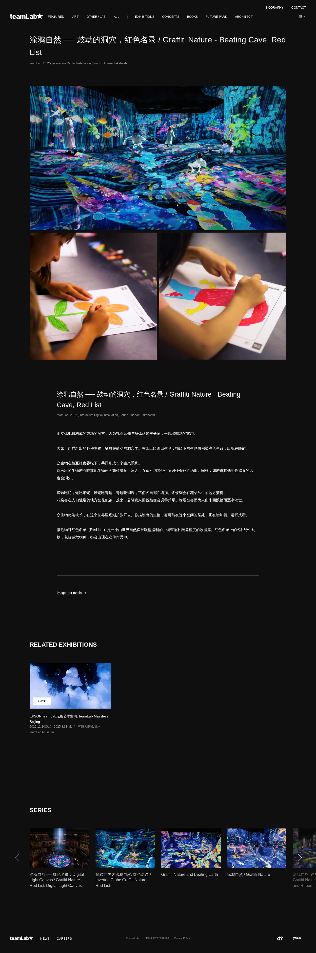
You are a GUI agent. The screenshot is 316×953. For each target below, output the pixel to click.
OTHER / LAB (96, 16)
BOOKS (192, 16)
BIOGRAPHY (274, 7)
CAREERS (64, 938)
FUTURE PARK (216, 16)
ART (75, 16)
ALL (116, 16)
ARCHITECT (244, 16)
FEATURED (56, 16)
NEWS (44, 938)
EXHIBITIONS (144, 16)
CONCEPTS (170, 16)
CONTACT (298, 7)
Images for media (69, 593)
